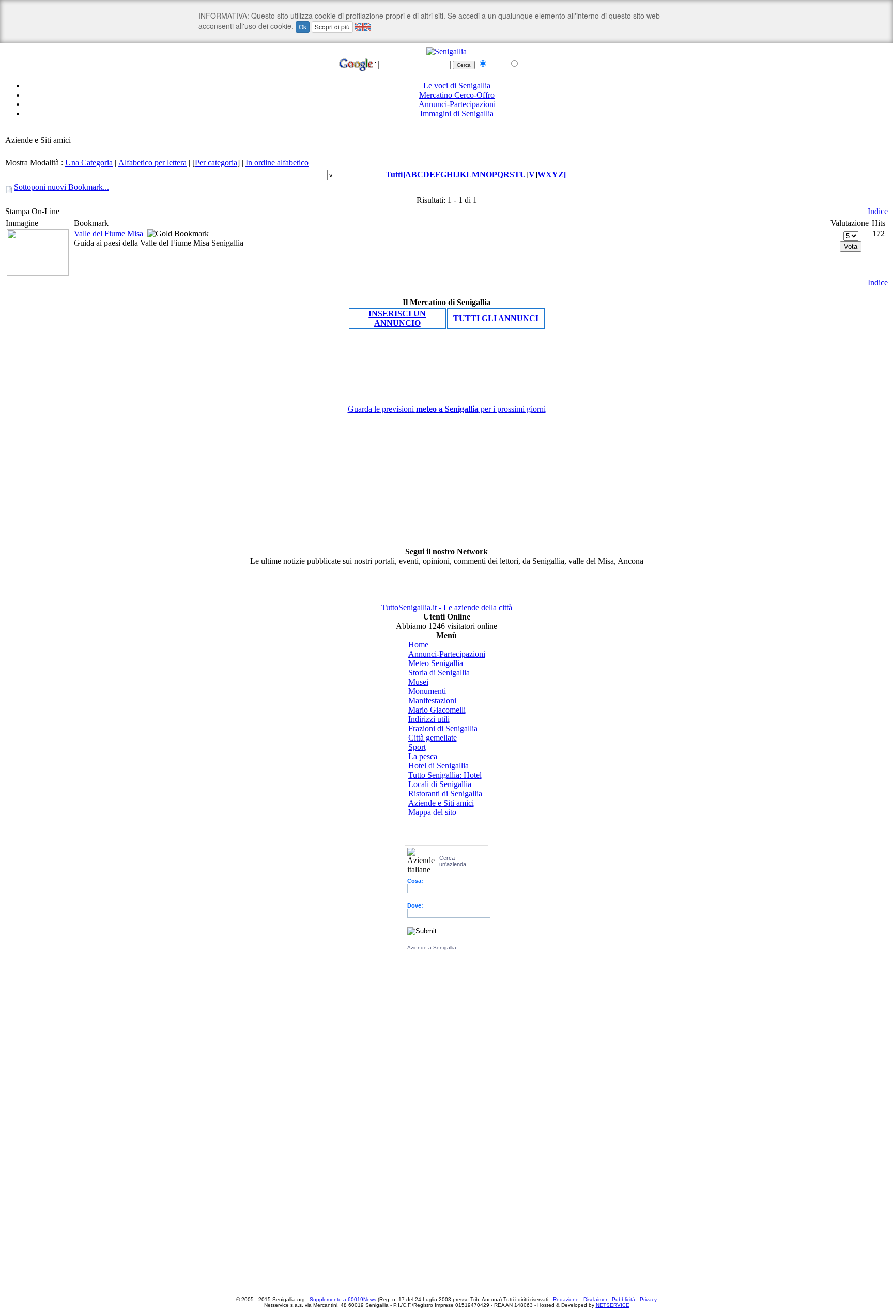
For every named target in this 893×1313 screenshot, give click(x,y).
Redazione (566, 1299)
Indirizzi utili (429, 719)
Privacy (648, 1299)
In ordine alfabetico (277, 162)
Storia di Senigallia (439, 672)
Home (418, 644)
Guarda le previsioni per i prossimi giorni (447, 408)
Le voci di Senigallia (456, 85)
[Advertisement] (446, 130)
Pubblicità (623, 1299)
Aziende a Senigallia (431, 947)
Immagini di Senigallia (457, 113)
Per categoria (216, 162)
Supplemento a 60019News (343, 1299)
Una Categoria (89, 162)
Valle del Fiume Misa (108, 233)
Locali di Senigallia (439, 784)
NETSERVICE (612, 1305)
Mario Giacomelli (437, 709)
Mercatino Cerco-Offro (457, 94)
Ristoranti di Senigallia (445, 793)
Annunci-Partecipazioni (457, 104)
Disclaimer (595, 1299)
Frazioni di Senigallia (443, 728)
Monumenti (427, 691)
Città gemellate (432, 737)
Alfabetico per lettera (152, 162)
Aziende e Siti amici (441, 802)
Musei (418, 681)
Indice (878, 211)
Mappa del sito (432, 812)
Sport (417, 747)
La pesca (422, 756)
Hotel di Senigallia (438, 765)
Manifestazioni (432, 700)
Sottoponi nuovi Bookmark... (61, 187)
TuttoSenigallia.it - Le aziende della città (446, 607)
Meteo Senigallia (435, 663)
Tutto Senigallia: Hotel (445, 775)
